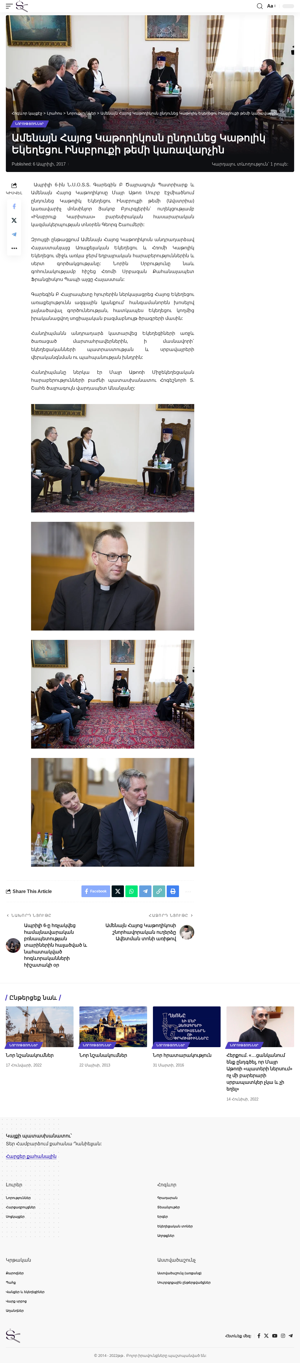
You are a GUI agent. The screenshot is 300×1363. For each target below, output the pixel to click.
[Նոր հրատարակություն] (187, 1026)
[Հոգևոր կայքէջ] (22, 6)
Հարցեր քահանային (31, 1156)
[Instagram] (283, 1336)
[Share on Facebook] (14, 206)
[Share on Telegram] (14, 234)
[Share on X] (14, 220)
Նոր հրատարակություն (182, 1055)
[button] (11, 6)
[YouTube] (275, 1336)
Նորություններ (29, 123)
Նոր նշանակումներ (30, 1055)
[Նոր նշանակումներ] (40, 1026)
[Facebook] (259, 1336)
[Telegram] (290, 1336)
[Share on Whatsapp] (131, 891)
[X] (266, 1336)
